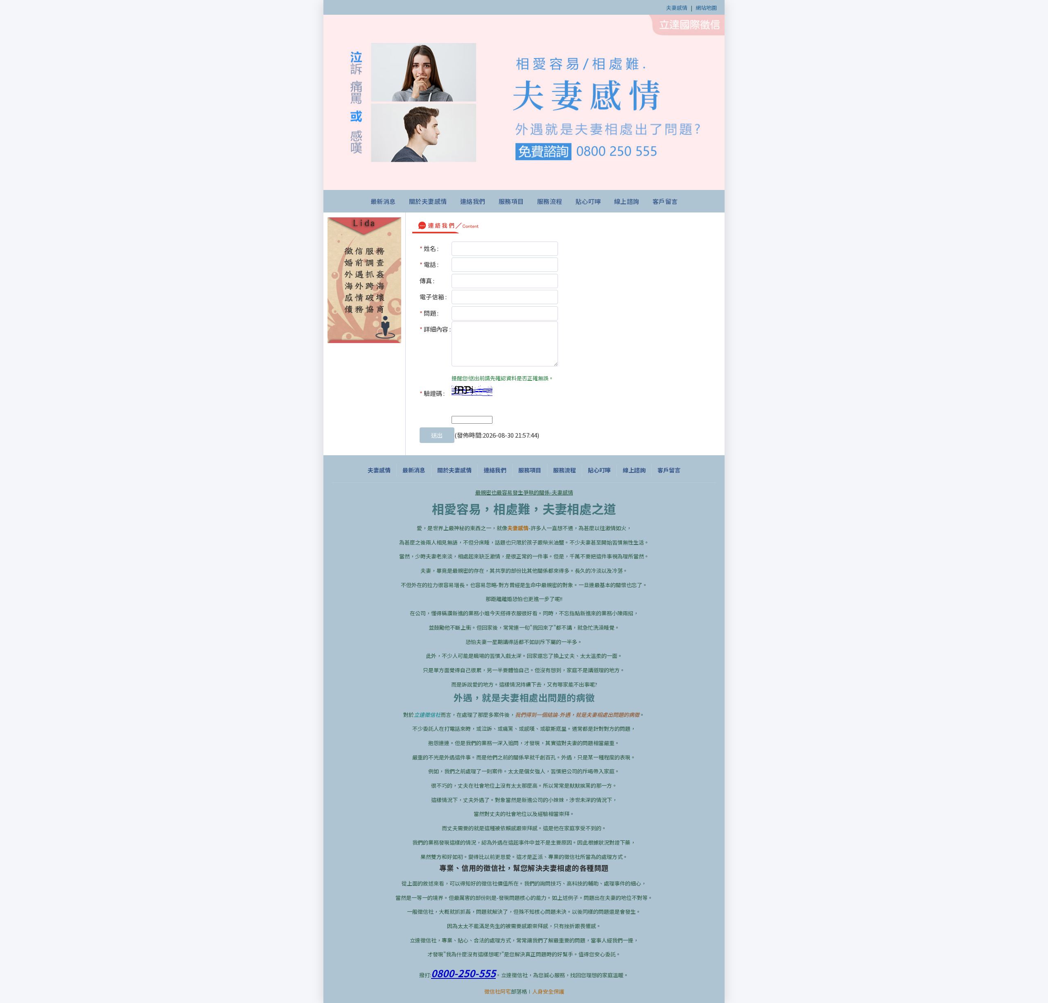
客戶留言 (665, 201)
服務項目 (511, 201)
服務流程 (549, 201)
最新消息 (383, 201)
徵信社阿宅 (497, 991)
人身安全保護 (548, 991)
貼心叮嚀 (588, 201)
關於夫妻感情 (428, 201)
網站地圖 (706, 7)
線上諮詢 (626, 201)
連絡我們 (473, 201)
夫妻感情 (676, 7)
